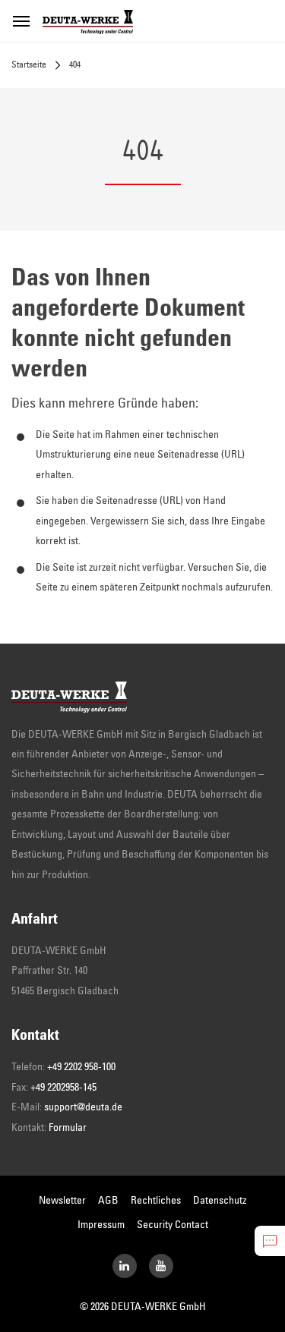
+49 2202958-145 (63, 1087)
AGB (108, 1200)
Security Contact (172, 1225)
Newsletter (62, 1200)
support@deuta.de (83, 1107)
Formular (68, 1128)
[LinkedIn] (124, 1266)
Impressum (101, 1225)
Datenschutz (219, 1200)
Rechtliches (156, 1200)
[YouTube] (161, 1266)
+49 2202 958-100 (81, 1067)
